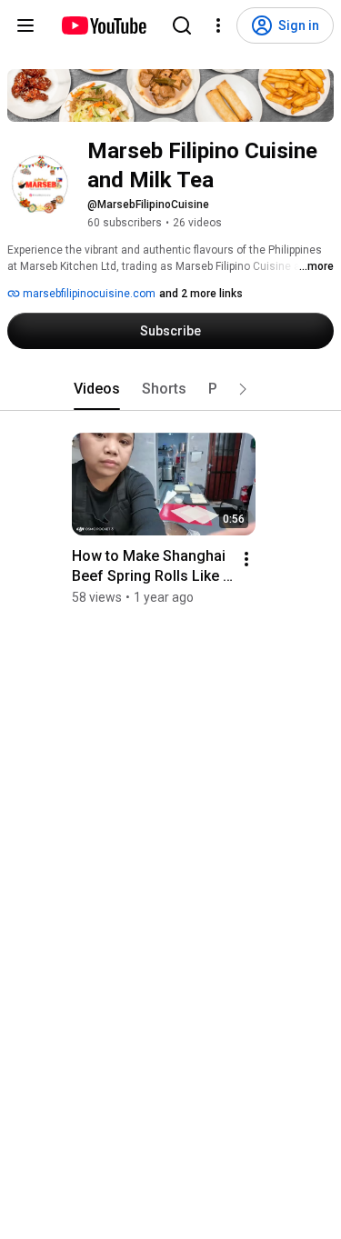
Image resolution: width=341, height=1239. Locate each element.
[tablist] (171, 389)
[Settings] (218, 25)
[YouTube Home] (103, 25)
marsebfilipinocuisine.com (87, 293)
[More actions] (246, 559)
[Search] (182, 25)
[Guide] (25, 25)
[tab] (97, 389)
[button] (243, 389)
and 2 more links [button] (201, 293)
